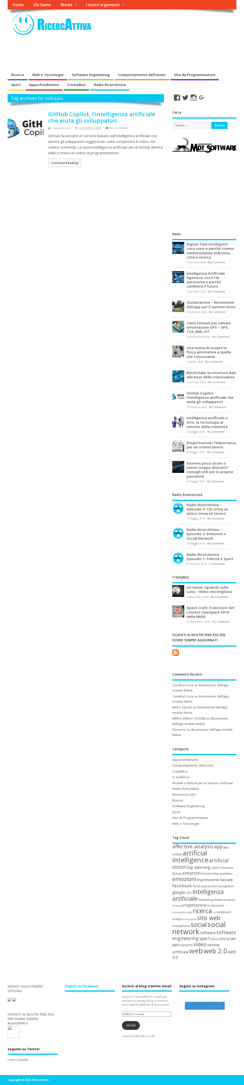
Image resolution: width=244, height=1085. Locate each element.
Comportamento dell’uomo (142, 74)
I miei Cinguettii (18, 1060)
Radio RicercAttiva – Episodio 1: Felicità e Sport (210, 556)
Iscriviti (131, 1025)
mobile (218, 900)
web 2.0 (215, 950)
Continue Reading (64, 163)
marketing (205, 900)
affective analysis (193, 846)
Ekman (177, 873)
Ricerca (17, 74)
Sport (16, 84)
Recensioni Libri (184, 794)
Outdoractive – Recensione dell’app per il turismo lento (211, 304)
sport (204, 938)
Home (18, 4)
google (178, 892)
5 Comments (217, 564)
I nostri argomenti (103, 4)
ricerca (202, 911)
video (200, 944)
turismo (186, 944)
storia (214, 939)
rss (214, 912)
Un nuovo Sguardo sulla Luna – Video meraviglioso (210, 589)
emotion (192, 873)
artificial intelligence (190, 856)
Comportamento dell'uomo (193, 765)
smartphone (181, 926)
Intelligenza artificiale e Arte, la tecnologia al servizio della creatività (207, 422)
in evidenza (180, 777)
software (208, 932)
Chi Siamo (42, 4)
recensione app (182, 912)
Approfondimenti (44, 84)
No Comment (119, 128)
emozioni (184, 879)
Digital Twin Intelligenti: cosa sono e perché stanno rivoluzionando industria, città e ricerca (210, 250)
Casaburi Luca (61, 128)
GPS (189, 893)
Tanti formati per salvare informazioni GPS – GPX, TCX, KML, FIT (209, 327)
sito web (208, 918)
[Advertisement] (94, 53)
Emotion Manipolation (216, 873)
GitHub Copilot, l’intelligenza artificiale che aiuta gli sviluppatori (101, 117)
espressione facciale (215, 879)
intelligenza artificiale (198, 895)
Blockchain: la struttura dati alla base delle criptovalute (211, 374)
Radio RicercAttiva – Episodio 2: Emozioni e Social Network (206, 533)
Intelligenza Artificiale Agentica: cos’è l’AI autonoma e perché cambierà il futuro (206, 280)
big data (194, 867)
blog (206, 867)
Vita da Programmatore (194, 74)
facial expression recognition (213, 886)
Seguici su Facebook (81, 986)
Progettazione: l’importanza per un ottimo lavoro (211, 444)
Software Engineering (91, 74)
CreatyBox (76, 84)
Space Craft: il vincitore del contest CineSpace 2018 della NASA (210, 612)
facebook (182, 885)
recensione (216, 905)
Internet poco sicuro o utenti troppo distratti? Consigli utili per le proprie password (210, 470)
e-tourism (226, 867)
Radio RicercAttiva (110, 84)
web (196, 950)
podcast (229, 900)
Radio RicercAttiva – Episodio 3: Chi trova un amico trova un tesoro (207, 509)
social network (199, 928)
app (218, 846)
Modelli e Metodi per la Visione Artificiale (202, 783)
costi (215, 867)
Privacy (176, 905)
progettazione (194, 905)
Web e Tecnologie (48, 74)
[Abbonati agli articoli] (175, 656)
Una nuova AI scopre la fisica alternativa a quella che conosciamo (209, 352)
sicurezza (190, 919)
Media (66, 4)
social (199, 924)
